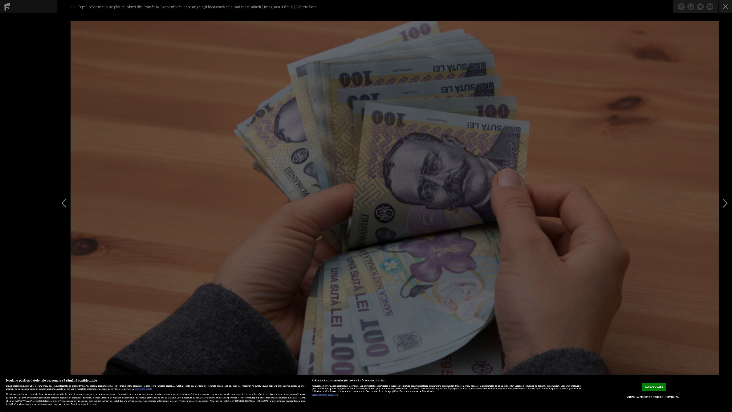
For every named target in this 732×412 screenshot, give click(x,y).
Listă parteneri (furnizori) (325, 394)
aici (298, 397)
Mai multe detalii (143, 389)
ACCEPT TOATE (654, 386)
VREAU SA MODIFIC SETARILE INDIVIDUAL (653, 396)
